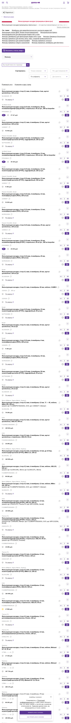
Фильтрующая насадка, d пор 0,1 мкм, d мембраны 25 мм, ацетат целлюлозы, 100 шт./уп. (26, 272)
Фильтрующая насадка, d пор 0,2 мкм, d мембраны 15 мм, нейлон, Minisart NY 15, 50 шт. (29, 648)
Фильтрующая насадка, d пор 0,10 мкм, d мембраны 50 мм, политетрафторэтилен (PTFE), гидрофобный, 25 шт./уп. (23, 372)
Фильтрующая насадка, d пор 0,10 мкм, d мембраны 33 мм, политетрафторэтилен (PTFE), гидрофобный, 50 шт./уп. (23, 310)
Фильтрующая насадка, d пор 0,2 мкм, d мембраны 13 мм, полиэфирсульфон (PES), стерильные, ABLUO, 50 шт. (23, 601)
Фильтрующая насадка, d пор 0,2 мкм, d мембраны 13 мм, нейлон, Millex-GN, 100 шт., (28, 484)
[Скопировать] (59, 91)
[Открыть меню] (3, 2)
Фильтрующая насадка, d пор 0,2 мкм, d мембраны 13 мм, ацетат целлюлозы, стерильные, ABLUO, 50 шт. (26, 436)
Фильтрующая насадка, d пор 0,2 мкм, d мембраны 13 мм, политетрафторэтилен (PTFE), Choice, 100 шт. (23, 555)
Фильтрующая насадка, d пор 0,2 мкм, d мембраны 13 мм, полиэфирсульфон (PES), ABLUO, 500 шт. (23, 586)
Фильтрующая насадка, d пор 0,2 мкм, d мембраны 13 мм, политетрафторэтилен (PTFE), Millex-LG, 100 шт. (23, 570)
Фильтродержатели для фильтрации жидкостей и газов (21, 34)
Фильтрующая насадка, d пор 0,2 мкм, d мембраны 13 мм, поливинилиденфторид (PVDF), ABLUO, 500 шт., (23, 501)
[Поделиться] (62, 91)
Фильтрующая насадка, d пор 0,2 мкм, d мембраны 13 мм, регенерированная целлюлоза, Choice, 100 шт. (23, 617)
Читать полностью (63, 27)
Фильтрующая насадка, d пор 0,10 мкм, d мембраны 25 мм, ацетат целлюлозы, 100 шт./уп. (26, 226)
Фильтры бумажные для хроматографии (16, 40)
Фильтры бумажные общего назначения (15, 42)
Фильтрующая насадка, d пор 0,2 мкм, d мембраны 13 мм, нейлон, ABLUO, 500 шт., (29, 467)
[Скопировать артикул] (11, 96)
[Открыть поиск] (7, 2)
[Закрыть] (51, 696)
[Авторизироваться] (64, 2)
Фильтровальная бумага (48, 32)
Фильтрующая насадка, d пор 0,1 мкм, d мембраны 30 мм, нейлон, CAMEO (29, 287)
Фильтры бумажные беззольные (54, 36)
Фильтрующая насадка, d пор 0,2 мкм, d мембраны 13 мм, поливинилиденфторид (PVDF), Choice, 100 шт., (23, 519)
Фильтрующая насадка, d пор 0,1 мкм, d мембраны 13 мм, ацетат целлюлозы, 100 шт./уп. (26, 123)
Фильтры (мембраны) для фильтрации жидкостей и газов (21, 36)
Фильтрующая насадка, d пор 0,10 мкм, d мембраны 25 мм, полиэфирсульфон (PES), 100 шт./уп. (23, 257)
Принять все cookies (35, 712)
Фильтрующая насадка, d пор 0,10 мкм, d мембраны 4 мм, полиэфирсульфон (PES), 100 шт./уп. (23, 341)
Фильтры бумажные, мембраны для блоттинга (47, 42)
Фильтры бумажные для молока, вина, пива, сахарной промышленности (27, 38)
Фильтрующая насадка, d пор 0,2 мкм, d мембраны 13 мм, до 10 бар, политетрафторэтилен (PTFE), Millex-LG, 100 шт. (27, 451)
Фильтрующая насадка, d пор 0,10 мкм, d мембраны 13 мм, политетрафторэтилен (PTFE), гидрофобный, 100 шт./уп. (23, 169)
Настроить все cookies (35, 717)
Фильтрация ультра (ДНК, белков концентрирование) (20, 32)
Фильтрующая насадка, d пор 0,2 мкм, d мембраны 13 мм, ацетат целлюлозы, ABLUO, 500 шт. (26, 420)
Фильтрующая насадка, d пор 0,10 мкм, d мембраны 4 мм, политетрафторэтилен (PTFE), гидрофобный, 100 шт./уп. (23, 138)
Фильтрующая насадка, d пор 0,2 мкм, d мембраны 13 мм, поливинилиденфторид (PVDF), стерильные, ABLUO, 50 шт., (24, 537)
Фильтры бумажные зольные (42, 40)
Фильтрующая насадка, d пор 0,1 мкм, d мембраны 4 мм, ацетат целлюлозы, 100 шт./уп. (25, 92)
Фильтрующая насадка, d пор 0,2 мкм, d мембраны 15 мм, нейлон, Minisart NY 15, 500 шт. (29, 663)
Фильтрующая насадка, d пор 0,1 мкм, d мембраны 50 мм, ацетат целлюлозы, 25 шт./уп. (26, 387)
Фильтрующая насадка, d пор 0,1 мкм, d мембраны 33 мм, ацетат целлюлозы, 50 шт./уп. (26, 325)
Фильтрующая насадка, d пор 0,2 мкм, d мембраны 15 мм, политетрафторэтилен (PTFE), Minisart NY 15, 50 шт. (23, 679)
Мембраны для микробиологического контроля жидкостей (32, 30)
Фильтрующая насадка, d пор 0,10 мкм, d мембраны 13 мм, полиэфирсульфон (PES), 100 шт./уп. (23, 194)
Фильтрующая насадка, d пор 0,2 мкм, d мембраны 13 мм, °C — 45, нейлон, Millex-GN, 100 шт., (29, 403)
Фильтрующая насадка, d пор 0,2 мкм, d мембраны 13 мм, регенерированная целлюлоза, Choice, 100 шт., (23, 632)
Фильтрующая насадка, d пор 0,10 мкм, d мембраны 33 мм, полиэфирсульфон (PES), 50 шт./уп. (23, 356)
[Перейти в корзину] (68, 2)
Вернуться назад (9, 17)
